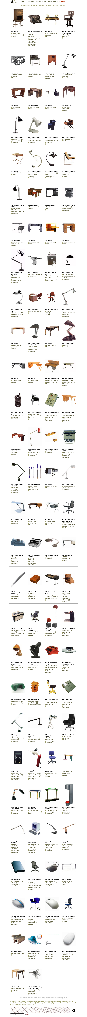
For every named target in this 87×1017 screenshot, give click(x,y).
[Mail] (66, 1)
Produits (38, 1)
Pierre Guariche (33, 452)
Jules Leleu (15, 107)
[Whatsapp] (64, 1)
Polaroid (31, 349)
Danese (14, 596)
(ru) (57, 140)
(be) (15, 76)
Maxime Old (15, 345)
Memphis (66, 773)
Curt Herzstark (16, 415)
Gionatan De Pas (34, 773)
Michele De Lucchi (14, 848)
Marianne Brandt (34, 140)
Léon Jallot (66, 206)
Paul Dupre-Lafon (34, 311)
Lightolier (49, 633)
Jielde (14, 490)
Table (64, 884)
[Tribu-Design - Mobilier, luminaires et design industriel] (14, 1)
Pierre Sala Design (34, 812)
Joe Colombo (33, 701)
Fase (47, 557)
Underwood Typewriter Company (32, 41)
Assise (65, 38)
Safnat (14, 561)
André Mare (49, 76)
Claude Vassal (50, 486)
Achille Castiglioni (65, 597)
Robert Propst (50, 595)
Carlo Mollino (16, 380)
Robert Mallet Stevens (66, 173)
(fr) (56, 33)
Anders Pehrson (33, 738)
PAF (47, 849)
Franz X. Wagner (33, 38)
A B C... (23, 1)
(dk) (50, 277)
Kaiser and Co (16, 141)
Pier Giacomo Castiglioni (66, 594)
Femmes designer (53, 1)
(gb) (22, 35)
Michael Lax (49, 632)
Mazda (48, 451)
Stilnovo (31, 778)
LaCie (14, 883)
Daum (48, 35)
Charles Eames (67, 524)
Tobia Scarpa (67, 844)
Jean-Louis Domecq (14, 488)
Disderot (31, 454)
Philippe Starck (16, 881)
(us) (36, 36)
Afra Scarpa (66, 846)
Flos (64, 847)
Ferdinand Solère (68, 486)
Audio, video (49, 280)
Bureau (14, 36)
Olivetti (48, 417)
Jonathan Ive (32, 953)
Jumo (65, 345)
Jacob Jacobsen (67, 312)
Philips (14, 521)
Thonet (14, 243)
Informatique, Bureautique (32, 45)
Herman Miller (50, 382)
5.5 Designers (33, 990)
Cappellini (32, 922)
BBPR (65, 557)
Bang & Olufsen (50, 279)
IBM (30, 561)
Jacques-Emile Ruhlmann (67, 107)
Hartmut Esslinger (31, 846)
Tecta (47, 142)
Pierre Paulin (32, 521)
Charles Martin (33, 173)
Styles (44, 1)
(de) (22, 139)
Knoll (47, 523)
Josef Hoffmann (33, 74)
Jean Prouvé (66, 380)
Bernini (65, 600)
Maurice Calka (16, 701)
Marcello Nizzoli (50, 415)
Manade (65, 812)
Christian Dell (16, 139)
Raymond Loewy (34, 274)
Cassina (31, 667)
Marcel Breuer (16, 242)
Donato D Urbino (34, 775)
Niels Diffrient (50, 773)
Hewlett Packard (65, 666)
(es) (51, 557)
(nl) (18, 521)
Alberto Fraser (16, 810)
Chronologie (30, 1)
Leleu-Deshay (16, 703)
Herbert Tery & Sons (18, 279)
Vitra (64, 919)
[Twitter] (61, 1)
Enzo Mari (15, 595)
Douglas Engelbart (31, 594)
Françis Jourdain (68, 242)
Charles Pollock (33, 632)
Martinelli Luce (16, 667)
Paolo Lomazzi (33, 776)
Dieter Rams (15, 773)
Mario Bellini (66, 630)
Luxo (64, 314)
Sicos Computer (51, 883)
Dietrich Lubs (16, 775)
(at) (40, 74)
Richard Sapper (16, 738)
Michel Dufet (32, 242)
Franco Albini (50, 521)
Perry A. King (50, 665)
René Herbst (66, 139)
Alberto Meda (67, 918)
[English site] (27, 1014)
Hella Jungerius (16, 988)
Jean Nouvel (66, 881)
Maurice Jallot (67, 208)
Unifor (65, 883)
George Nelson (50, 380)
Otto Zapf (65, 736)
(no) (74, 312)
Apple (31, 849)
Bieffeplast (32, 703)
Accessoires (32, 276)
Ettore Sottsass (50, 667)
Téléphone (15, 563)
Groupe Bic (32, 489)
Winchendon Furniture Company (66, 419)
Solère (65, 488)
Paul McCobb (67, 415)
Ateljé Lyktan (33, 739)
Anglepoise (15, 280)
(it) (57, 173)
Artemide (15, 739)
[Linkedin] (62, 1)
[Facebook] (59, 1)
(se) (40, 738)
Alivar (14, 347)
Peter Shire (66, 771)
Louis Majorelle (50, 33)
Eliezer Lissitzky (50, 140)
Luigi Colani (49, 881)
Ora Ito (48, 954)
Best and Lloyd (16, 211)
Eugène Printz (33, 206)
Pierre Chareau (33, 107)
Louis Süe (49, 74)
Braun (14, 776)
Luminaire (66, 78)
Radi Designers (16, 953)
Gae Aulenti (15, 665)
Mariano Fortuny (51, 173)
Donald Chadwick (30, 883)
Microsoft (15, 921)
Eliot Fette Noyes (31, 559)
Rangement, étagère (35, 704)
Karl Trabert (66, 274)
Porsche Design (51, 844)
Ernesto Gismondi (48, 738)
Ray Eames (66, 522)
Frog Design (32, 844)
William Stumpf (33, 885)
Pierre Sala (32, 810)
